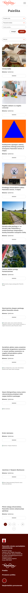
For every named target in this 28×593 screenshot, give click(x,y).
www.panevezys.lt (7, 557)
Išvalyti (13, 31)
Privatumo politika (8, 575)
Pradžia (5, 570)
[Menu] (24, 3)
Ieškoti (22, 31)
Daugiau (14, 75)
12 (22, 524)
